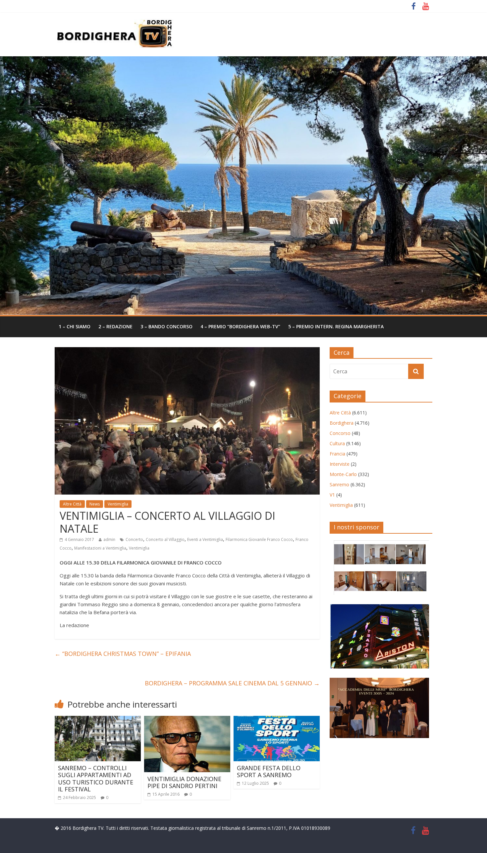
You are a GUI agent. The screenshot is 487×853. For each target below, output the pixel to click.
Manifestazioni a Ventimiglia (100, 548)
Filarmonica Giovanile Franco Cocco (259, 539)
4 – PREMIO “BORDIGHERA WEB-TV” (240, 326)
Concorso (340, 433)
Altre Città (72, 504)
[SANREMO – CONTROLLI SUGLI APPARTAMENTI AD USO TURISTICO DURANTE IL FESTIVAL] (98, 719)
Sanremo (339, 484)
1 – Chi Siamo (74, 326)
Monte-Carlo (343, 474)
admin (109, 539)
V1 (332, 495)
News (94, 504)
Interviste (340, 464)
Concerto (134, 539)
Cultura (337, 443)
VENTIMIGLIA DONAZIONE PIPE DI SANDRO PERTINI (184, 782)
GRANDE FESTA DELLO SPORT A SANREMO (268, 771)
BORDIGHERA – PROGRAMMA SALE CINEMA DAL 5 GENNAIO (232, 683)
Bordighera (341, 423)
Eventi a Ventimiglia (205, 539)
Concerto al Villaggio (165, 539)
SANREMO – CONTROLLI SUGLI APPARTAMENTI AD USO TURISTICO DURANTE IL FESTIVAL (95, 778)
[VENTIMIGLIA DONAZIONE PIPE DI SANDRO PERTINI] (187, 719)
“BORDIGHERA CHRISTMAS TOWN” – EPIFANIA (123, 654)
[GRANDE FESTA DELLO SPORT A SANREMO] (277, 719)
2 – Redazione (115, 326)
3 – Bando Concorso (166, 326)
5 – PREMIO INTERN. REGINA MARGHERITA (336, 326)
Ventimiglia (118, 504)
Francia (337, 454)
